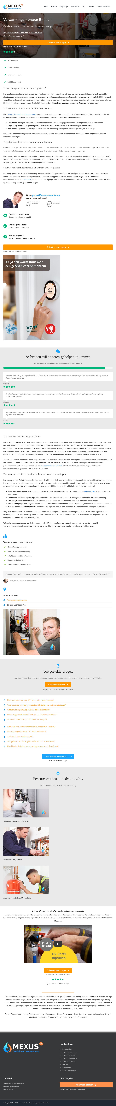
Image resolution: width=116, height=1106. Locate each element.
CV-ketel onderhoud (69, 1052)
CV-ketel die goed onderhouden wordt (21, 114)
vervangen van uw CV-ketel (51, 466)
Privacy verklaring (12, 1086)
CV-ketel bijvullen (68, 1061)
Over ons (65, 1064)
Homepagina (67, 1049)
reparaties (27, 179)
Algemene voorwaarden (14, 1083)
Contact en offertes (69, 1070)
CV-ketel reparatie (68, 1055)
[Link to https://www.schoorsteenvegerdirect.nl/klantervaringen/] (58, 351)
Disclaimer (9, 1089)
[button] (58, 600)
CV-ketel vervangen (69, 1058)
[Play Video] (58, 944)
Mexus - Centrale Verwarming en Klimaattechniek (34, 1103)
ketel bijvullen (89, 491)
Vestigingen (66, 1067)
